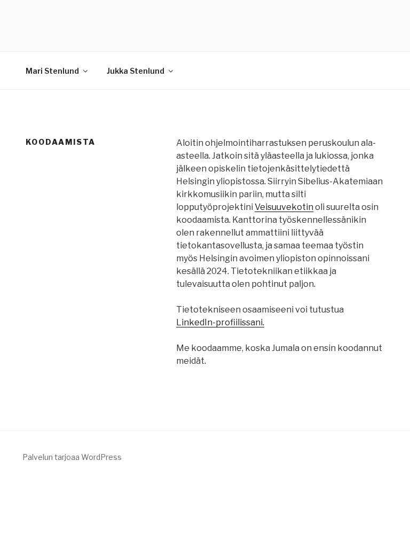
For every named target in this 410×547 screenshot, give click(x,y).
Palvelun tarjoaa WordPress (72, 457)
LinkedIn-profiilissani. (220, 322)
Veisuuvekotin (284, 207)
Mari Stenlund (52, 70)
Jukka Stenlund (135, 70)
